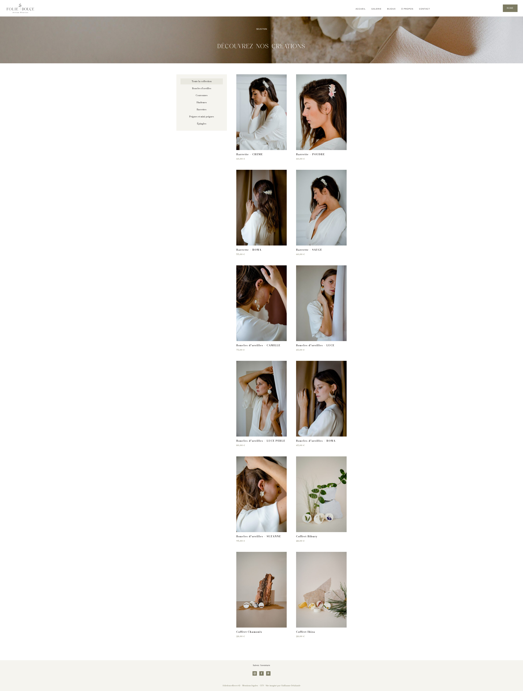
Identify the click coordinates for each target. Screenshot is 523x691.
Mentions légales (250, 685)
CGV (262, 685)
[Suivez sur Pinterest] (268, 673)
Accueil (361, 9)
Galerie (376, 9)
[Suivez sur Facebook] (261, 673)
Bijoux (391, 9)
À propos (407, 9)
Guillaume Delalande (290, 685)
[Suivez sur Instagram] (255, 673)
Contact (424, 9)
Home (510, 8)
